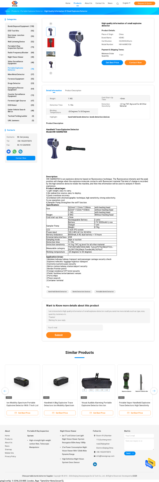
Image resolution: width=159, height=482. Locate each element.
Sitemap (8, 450)
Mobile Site (9, 453)
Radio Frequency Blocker (21, 53)
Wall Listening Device (21, 42)
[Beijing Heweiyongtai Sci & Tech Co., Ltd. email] (9, 151)
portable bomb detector (105, 292)
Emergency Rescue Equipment (21, 89)
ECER (135, 476)
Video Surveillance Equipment (21, 62)
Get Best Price (112, 62)
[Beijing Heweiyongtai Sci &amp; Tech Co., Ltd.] (15, 4)
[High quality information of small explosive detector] (77, 43)
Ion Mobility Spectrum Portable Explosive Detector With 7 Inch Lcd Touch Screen (22, 405)
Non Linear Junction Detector (21, 36)
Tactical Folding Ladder (21, 116)
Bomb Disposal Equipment (21, 26)
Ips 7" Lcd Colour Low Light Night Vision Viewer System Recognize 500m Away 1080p (73, 439)
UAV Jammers (21, 121)
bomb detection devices (81, 292)
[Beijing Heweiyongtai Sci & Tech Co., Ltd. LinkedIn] (95, 464)
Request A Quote (145, 3)
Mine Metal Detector (21, 74)
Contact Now (21, 158)
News (7, 446)
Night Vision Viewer (21, 57)
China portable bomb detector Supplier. (38, 476)
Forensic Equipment (21, 79)
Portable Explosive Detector (21, 69)
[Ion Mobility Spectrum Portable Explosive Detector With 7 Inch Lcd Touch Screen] (22, 382)
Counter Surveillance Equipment (21, 95)
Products (8, 439)
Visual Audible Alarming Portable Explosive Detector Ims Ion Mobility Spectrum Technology (97, 405)
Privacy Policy (10, 456)
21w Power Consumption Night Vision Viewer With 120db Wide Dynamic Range (74, 450)
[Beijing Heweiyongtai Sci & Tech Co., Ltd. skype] (20, 151)
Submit (59, 335)
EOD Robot (21, 105)
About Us (8, 443)
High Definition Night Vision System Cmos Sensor (73, 460)
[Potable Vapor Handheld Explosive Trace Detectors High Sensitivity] (135, 382)
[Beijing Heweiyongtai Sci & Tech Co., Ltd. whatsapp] (15, 151)
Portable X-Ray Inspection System (21, 47)
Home (7, 436)
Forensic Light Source (21, 101)
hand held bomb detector (57, 292)
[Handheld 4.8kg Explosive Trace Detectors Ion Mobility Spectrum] (60, 382)
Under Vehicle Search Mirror (21, 111)
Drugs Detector (21, 83)
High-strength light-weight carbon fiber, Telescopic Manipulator (40, 443)
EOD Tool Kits (21, 31)
